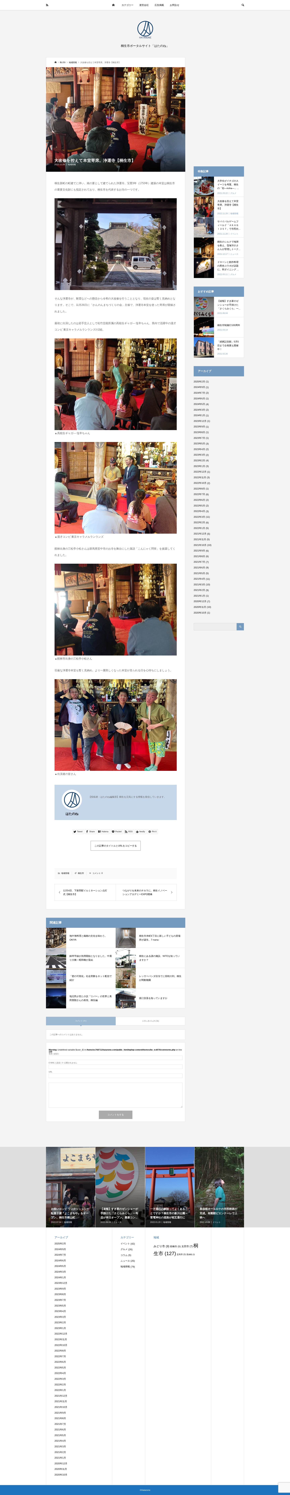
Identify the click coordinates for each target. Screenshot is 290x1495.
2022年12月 (200, 471)
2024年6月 (199, 398)
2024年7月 (199, 392)
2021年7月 (199, 561)
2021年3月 (199, 584)
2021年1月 (199, 595)
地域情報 (72, 164)
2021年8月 (199, 556)
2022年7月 (199, 494)
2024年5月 (199, 404)
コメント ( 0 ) (80, 1021)
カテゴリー (127, 5)
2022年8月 (199, 488)
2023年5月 (199, 443)
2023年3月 (199, 454)
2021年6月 (199, 567)
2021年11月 (200, 539)
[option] (100, 1187)
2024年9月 (199, 387)
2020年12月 (200, 601)
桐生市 (81, 873)
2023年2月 (199, 460)
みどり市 (161, 1246)
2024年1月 (199, 415)
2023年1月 (199, 466)
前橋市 (175, 1246)
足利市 (181, 1254)
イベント (125, 1243)
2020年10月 (200, 612)
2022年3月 (199, 517)
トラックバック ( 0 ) (150, 1021)
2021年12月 (200, 533)
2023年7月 (199, 438)
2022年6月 (199, 500)
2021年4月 (199, 578)
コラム (124, 1255)
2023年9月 (199, 426)
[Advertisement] (219, 107)
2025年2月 (199, 381)
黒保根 (190, 1254)
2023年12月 (200, 421)
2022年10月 (200, 483)
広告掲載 (159, 5)
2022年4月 (199, 511)
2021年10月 (200, 545)
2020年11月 (200, 607)
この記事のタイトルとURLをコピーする (115, 845)
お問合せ (174, 5)
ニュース (125, 1260)
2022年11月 (200, 477)
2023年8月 (199, 432)
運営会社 (144, 5)
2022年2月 (199, 522)
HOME (113, 5)
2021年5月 (199, 573)
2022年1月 (199, 528)
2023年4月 (199, 449)
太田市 (187, 1246)
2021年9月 (199, 550)
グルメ (124, 1249)
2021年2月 (199, 590)
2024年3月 (199, 409)
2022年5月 (199, 505)
